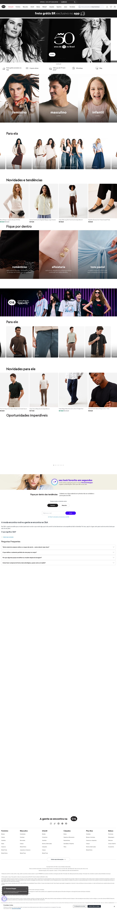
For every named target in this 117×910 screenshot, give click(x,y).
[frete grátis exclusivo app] (58, 17)
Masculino (25, 6)
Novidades (72, 6)
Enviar (70, 513)
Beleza (38, 6)
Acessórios (111, 846)
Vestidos (3, 840)
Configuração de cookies (79, 906)
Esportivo (59, 6)
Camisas (22, 837)
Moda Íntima (4, 853)
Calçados (51, 6)
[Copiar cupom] (75, 2)
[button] (91, 7)
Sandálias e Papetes (69, 843)
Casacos (3, 846)
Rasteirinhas (67, 840)
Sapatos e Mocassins (69, 837)
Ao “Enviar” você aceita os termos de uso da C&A (58, 516)
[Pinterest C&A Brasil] (58, 824)
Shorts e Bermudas (47, 843)
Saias (2, 843)
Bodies (44, 834)
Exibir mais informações (57, 859)
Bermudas (22, 840)
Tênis (65, 846)
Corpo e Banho (112, 843)
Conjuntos (44, 837)
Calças (3, 837)
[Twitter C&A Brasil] (62, 824)
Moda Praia (4, 850)
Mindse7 (45, 6)
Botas (65, 834)
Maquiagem (111, 837)
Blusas (3, 834)
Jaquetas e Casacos (25, 850)
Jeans (65, 6)
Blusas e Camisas (90, 837)
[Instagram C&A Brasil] (51, 824)
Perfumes (110, 834)
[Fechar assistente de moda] (26, 888)
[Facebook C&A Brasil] (66, 824)
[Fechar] (114, 906)
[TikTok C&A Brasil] (55, 824)
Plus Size (89, 831)
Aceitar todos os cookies (94, 906)
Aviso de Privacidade (16, 908)
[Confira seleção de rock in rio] (58, 316)
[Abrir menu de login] (107, 7)
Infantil (32, 6)
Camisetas (22, 834)
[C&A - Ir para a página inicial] (3, 6)
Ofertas (10, 6)
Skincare (110, 840)
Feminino (18, 6)
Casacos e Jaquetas (91, 840)
